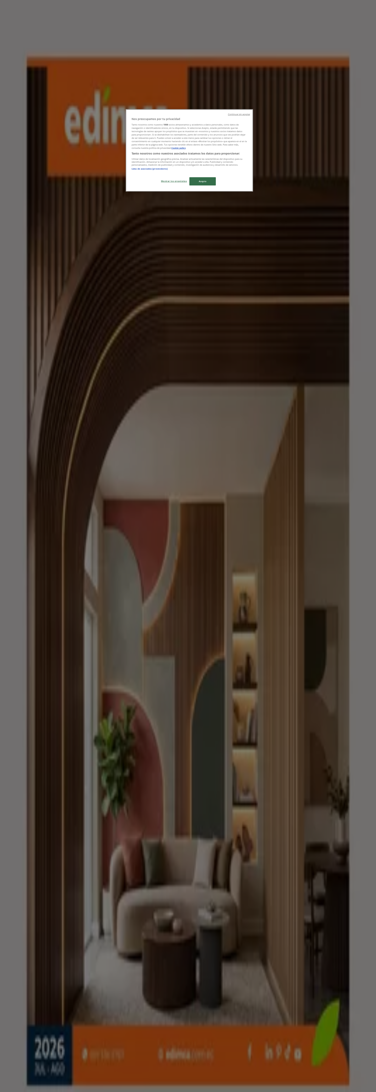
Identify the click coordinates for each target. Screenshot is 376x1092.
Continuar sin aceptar (239, 114)
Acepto (202, 181)
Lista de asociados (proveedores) (150, 168)
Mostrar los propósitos (174, 181)
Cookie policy (178, 147)
